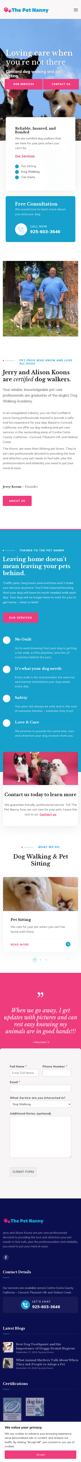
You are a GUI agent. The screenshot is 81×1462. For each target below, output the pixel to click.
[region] (40, 1442)
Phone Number (55, 1066)
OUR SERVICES (23, 84)
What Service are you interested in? (37, 1098)
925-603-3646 (45, 231)
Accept (40, 1454)
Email (15, 1082)
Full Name (18, 1066)
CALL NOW (38, 226)
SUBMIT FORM (23, 1171)
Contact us (48, 814)
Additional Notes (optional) (30, 1113)
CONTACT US (61, 84)
